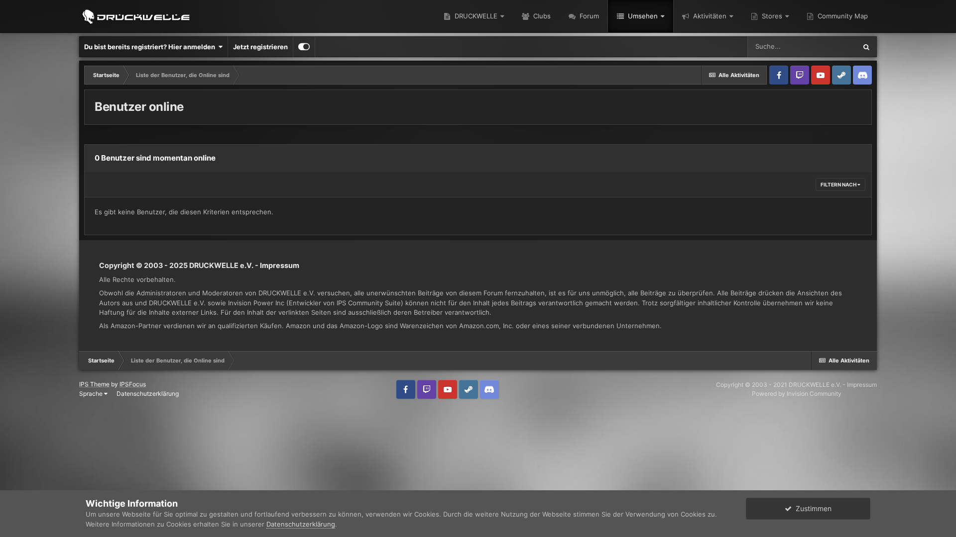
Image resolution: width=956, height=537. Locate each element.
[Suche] (866, 46)
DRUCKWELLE (475, 16)
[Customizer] (304, 46)
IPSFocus (133, 384)
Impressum (279, 265)
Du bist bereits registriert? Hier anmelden (151, 47)
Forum (588, 16)
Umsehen (642, 16)
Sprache (91, 393)
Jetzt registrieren (260, 47)
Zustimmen (812, 508)
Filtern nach (839, 184)
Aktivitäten (708, 16)
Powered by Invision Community (796, 393)
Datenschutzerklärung (148, 393)
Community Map (842, 16)
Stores (771, 16)
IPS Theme (94, 384)
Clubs (541, 16)
